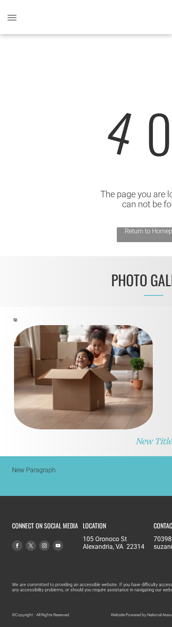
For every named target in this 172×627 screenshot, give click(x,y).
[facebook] (17, 546)
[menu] (12, 18)
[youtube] (58, 546)
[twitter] (31, 546)
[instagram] (44, 546)
